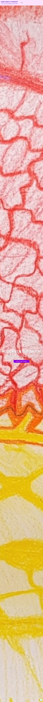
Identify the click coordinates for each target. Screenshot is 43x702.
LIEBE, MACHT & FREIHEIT (9, 2)
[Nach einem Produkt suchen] (22, 2)
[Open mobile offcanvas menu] (19, 2)
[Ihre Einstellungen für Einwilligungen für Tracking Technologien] (41, 700)
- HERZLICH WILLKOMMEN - (21, 361)
